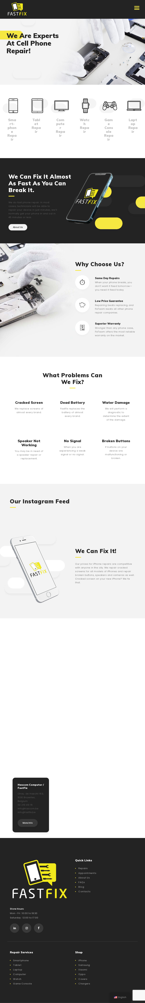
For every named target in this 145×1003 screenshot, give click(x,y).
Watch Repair (84, 126)
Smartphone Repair (12, 129)
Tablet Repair (36, 126)
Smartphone (21, 960)
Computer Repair (60, 127)
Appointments (87, 873)
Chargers (84, 983)
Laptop (17, 969)
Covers (82, 979)
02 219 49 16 (25, 805)
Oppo (81, 974)
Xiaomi (82, 969)
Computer (19, 974)
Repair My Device (25, 69)
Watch (17, 979)
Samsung (84, 965)
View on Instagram (74, 513)
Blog (81, 887)
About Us (84, 877)
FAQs (81, 882)
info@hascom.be (28, 808)
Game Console (22, 983)
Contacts (84, 891)
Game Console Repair (108, 129)
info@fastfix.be (27, 812)
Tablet (17, 965)
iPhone (82, 960)
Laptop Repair (133, 126)
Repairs (83, 868)
